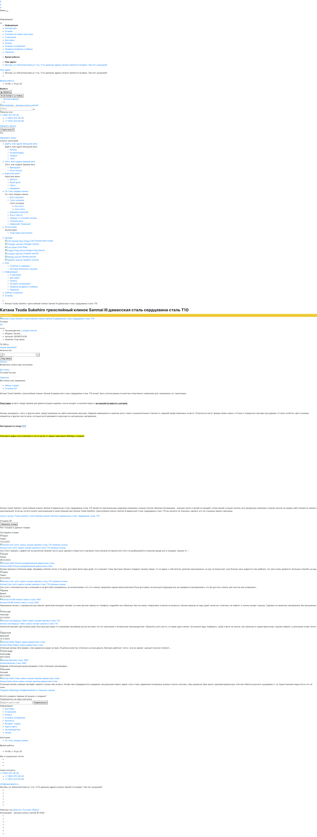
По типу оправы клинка (16, 740)
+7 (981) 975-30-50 (14, 118)
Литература (10, 28)
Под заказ (6, 358)
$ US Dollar (6, 95)
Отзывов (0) (11, 388)
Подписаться (40, 702)
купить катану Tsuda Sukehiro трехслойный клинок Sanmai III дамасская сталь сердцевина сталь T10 (49, 516)
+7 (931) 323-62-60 (14, 121)
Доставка (9, 40)
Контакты (9, 720)
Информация (11, 272)
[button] (5, 70)
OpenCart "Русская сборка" (26, 810)
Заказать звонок (8, 126)
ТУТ (24, 426)
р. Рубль (18, 95)
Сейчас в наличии (14, 292)
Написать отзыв (9, 524)
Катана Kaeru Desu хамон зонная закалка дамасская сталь (29, 681)
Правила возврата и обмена (19, 49)
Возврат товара (12, 723)
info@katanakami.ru (9, 784)
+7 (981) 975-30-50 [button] (9, 773)
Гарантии (9, 52)
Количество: (6, 350)
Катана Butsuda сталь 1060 (13, 663)
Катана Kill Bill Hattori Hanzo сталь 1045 (19, 602)
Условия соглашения (15, 46)
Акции (8, 732)
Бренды (9, 238)
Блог (7, 263)
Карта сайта (11, 726)
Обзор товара (12, 385)
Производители (12, 729)
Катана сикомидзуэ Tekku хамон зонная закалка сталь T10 (29, 623)
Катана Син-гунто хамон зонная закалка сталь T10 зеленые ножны (33, 547)
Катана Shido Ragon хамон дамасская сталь (21, 645)
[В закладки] (1, 328)
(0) (1, 324)
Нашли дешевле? (8, 347)
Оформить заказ (8, 138)
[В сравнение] (4, 328)
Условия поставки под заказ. (19, 34)
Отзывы (9, 31)
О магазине (10, 37)
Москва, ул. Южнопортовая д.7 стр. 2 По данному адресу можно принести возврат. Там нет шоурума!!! (56, 65)
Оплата (8, 43)
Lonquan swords (29, 330)
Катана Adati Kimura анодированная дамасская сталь (26, 566)
